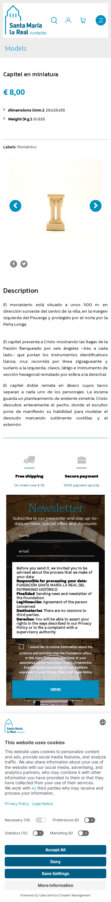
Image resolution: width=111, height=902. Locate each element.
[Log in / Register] (68, 20)
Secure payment (81, 476)
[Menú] (101, 20)
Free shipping (29, 476)
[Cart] (83, 20)
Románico (26, 147)
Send (55, 689)
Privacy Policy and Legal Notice (69, 672)
